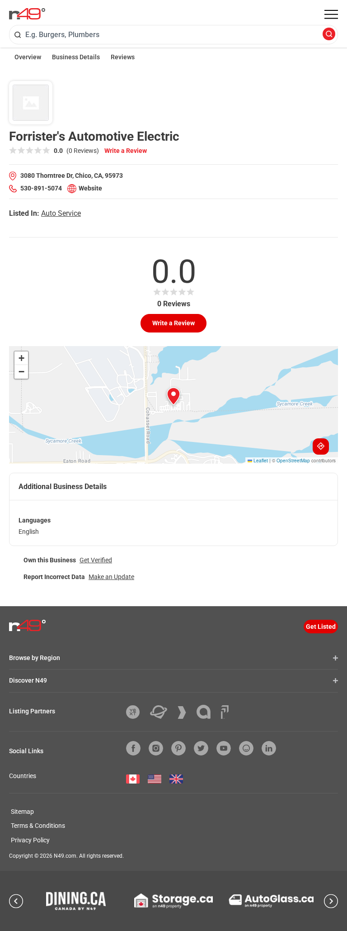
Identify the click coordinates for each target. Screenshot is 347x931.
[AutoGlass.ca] (271, 901)
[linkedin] (269, 748)
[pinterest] (178, 748)
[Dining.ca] (76, 900)
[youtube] (224, 748)
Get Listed (321, 626)
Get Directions (321, 446)
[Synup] (185, 712)
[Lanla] (207, 712)
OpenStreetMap (293, 460)
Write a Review (125, 150)
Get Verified (96, 560)
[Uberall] (162, 712)
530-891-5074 (41, 188)
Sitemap (22, 811)
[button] (173, 396)
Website (90, 188)
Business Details (76, 57)
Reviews (123, 57)
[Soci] (224, 712)
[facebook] (133, 748)
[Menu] (331, 14)
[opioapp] (246, 748)
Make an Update (111, 576)
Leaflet (260, 460)
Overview (27, 57)
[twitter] (201, 748)
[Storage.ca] (173, 901)
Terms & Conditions (38, 825)
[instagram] (156, 748)
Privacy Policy (30, 840)
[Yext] (136, 712)
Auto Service (61, 213)
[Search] (329, 35)
